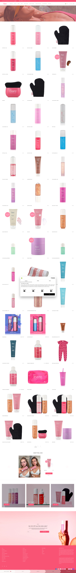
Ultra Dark (43, 553)
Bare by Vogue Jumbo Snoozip (55, 363)
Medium (38, 571)
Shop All (24, 548)
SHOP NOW (6, 504)
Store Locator (3, 557)
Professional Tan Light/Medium (5, 389)
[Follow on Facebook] (2, 566)
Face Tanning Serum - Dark (5, 205)
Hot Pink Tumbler (54, 389)
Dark (42, 552)
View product (49, 473)
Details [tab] (38, 280)
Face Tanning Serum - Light (55, 179)
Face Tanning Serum (25, 556)
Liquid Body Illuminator (29, 179)
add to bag (15, 49)
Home (2, 6)
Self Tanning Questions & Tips (5, 556)
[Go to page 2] (40, 446)
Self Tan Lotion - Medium (29, 126)
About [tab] (50, 280)
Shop (4, 6)
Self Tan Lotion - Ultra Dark (55, 205)
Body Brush (3, 100)
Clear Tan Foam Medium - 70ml (5, 310)
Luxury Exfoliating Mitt (29, 100)
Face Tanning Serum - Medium (55, 100)
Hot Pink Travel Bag (29, 389)
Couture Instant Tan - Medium (55, 310)
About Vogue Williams (4, 553)
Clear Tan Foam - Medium (5, 179)
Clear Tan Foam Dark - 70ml (5, 284)
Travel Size (24, 561)
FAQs (2, 548)
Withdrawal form (4, 561)
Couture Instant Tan (25, 553)
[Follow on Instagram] (4, 566)
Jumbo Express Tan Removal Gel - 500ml (31, 310)
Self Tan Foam (24, 549)
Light (42, 549)
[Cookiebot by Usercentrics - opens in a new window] (51, 278)
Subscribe (44, 531)
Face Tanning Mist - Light (5, 126)
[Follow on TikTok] (6, 566)
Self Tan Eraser (53, 126)
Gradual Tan (45, 470)
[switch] (33, 291)
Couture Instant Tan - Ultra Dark (5, 363)
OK (49, 294)
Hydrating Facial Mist (29, 205)
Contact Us (3, 552)
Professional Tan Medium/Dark (30, 363)
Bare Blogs (3, 549)
